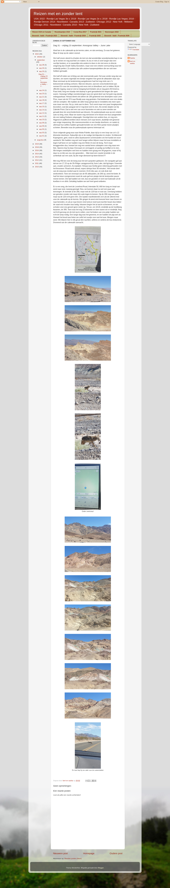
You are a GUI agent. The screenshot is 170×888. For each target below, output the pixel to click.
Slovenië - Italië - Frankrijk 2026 (116, 36)
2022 (37, 54)
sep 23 (42, 93)
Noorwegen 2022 (112, 32)
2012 (37, 160)
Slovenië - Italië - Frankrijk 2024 (73, 36)
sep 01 (42, 136)
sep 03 (42, 132)
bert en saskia (132, 62)
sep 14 (42, 110)
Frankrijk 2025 (95, 36)
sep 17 (42, 103)
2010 (37, 167)
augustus (40, 140)
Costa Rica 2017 (80, 32)
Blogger (101, 868)
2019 (37, 144)
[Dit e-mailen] (86, 781)
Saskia (132, 58)
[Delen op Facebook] (93, 781)
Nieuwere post (60, 853)
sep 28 (42, 65)
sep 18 (42, 100)
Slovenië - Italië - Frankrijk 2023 (44, 36)
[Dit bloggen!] (89, 781)
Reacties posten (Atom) (73, 858)
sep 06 (42, 126)
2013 (37, 157)
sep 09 (42, 123)
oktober (40, 57)
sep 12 (42, 113)
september (41, 60)
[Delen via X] (91, 781)
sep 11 (41, 116)
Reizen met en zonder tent (58, 13)
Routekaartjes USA (62, 32)
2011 (37, 163)
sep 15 (42, 106)
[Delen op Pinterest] (95, 781)
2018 (37, 147)
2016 (37, 150)
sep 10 (42, 119)
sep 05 (42, 129)
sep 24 (42, 90)
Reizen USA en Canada (41, 32)
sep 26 (42, 68)
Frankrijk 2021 (95, 32)
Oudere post (116, 853)
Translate (135, 49)
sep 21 (42, 97)
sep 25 (42, 71)
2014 (37, 154)
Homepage (88, 853)
